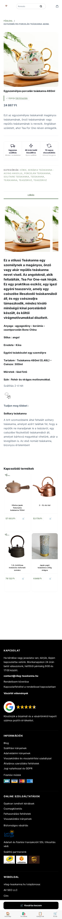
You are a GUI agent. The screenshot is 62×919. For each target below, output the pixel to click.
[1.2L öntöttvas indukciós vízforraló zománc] (17, 546)
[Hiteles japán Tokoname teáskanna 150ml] (17, 486)
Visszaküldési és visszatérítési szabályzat (28, 758)
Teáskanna (37, 176)
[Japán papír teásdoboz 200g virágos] (45, 546)
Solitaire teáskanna (16, 176)
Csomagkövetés (13, 808)
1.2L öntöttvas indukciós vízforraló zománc (17, 567)
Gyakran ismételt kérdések (19, 803)
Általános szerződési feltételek (21, 763)
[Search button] (41, 6)
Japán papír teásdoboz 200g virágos (45, 567)
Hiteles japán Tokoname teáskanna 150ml (17, 507)
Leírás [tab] (31, 195)
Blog (6, 743)
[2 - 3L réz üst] (45, 486)
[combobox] (27, 6)
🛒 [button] (23, 518)
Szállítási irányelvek (15, 748)
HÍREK (23, 170)
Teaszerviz (25, 180)
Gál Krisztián (21, 98)
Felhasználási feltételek (17, 813)
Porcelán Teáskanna (37, 173)
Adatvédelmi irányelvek (17, 753)
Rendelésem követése (16, 681)
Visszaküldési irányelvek (18, 818)
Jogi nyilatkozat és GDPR (18, 768)
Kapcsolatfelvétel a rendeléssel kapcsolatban (30, 686)
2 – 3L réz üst (44, 505)
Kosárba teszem (33, 905)
